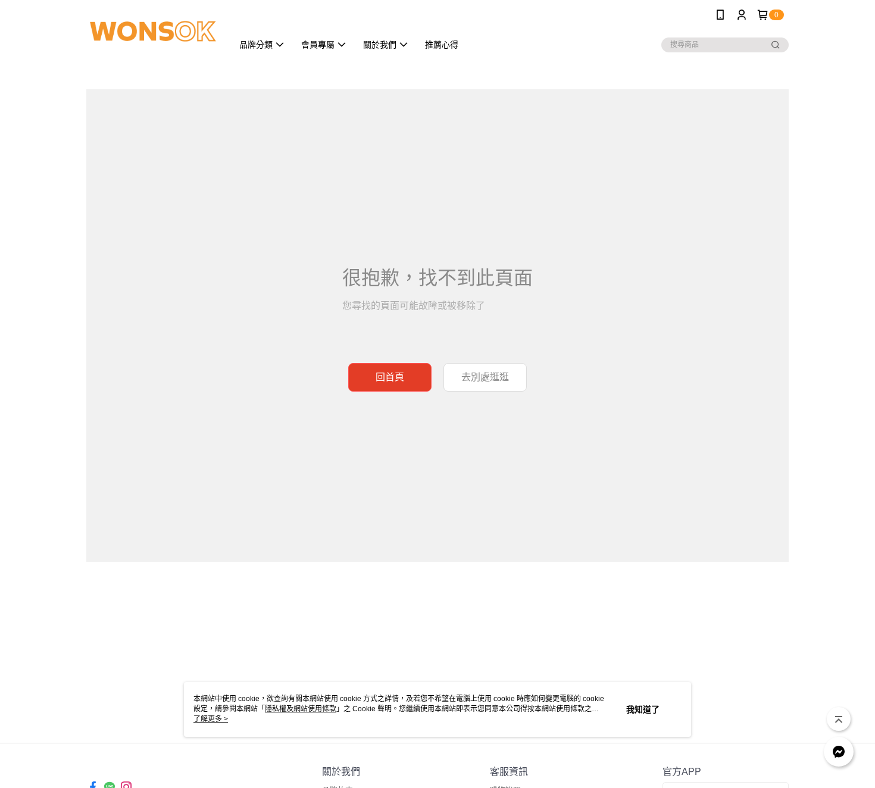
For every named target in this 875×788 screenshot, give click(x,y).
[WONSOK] (152, 31)
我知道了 (643, 709)
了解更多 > (210, 719)
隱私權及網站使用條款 (300, 709)
